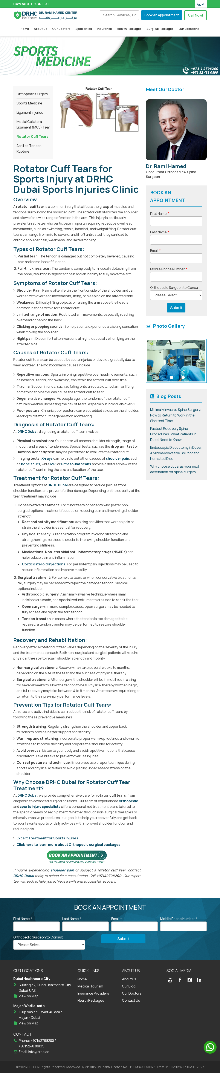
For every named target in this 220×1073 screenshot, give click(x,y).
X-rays (47, 458)
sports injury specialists (40, 806)
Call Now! (195, 15)
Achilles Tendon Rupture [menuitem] (29, 148)
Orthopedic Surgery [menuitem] (32, 94)
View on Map (28, 996)
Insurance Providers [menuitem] (93, 993)
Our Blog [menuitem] (129, 986)
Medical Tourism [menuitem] (90, 986)
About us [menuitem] (129, 979)
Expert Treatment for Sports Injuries (47, 838)
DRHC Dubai (27, 431)
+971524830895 (31, 1046)
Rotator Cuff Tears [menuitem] (33, 136)
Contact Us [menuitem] (131, 1000)
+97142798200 (43, 1040)
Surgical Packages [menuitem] (160, 29)
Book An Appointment (161, 15)
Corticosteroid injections (43, 564)
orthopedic (128, 801)
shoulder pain (117, 458)
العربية (201, 4)
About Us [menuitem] (40, 29)
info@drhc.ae (38, 1051)
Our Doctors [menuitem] (61, 29)
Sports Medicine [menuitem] (29, 103)
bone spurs (30, 464)
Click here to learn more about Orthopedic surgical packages (68, 844)
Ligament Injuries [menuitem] (30, 112)
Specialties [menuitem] (83, 29)
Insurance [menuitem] (104, 29)
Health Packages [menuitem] (129, 29)
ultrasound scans (76, 464)
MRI (53, 464)
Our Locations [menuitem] (189, 29)
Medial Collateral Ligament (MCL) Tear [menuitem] (33, 124)
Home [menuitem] (24, 29)
